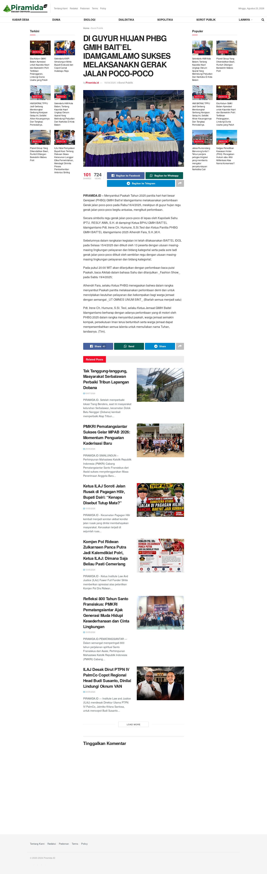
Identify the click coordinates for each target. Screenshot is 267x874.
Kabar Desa (20, 19)
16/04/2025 (110, 82)
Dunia (56, 19)
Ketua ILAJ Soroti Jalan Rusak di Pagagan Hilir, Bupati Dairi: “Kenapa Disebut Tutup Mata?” (104, 494)
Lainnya (244, 19)
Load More (133, 724)
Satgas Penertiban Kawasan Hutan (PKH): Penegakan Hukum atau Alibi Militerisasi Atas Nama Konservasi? (225, 155)
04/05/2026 (90, 691)
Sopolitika (165, 19)
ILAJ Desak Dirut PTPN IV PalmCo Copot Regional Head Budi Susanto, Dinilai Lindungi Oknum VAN (107, 677)
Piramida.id (92, 82)
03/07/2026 (90, 393)
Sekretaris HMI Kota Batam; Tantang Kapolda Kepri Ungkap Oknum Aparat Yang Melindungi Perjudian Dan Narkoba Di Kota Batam (64, 114)
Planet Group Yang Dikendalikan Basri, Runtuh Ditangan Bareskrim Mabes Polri (39, 154)
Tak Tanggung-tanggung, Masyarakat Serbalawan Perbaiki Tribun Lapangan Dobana (106, 379)
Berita (37, 51)
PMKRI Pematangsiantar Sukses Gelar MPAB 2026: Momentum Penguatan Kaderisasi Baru (106, 434)
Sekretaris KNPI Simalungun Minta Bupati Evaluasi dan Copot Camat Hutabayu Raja (63, 64)
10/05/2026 (90, 508)
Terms (95, 8)
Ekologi (89, 19)
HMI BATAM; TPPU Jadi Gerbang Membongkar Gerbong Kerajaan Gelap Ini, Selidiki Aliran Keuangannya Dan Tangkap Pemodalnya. (40, 114)
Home (86, 28)
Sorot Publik (206, 19)
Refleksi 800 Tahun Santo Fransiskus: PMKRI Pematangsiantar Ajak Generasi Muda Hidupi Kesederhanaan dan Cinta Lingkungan (106, 612)
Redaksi (74, 8)
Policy (103, 8)
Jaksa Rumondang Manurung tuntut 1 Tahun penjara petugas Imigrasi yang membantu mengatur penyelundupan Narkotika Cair (201, 158)
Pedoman (85, 8)
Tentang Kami (61, 8)
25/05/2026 (90, 448)
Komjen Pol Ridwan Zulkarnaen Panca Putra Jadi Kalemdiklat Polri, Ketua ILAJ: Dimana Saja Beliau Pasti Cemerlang (105, 553)
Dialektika (126, 19)
